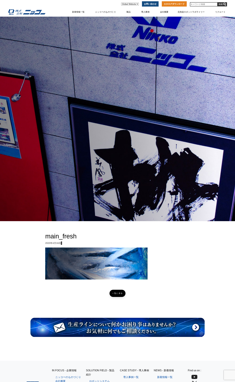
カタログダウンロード (174, 4)
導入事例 (145, 12)
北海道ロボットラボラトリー (191, 12)
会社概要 (164, 12)
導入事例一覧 (131, 377)
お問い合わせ (150, 4)
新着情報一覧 (78, 12)
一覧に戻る (117, 293)
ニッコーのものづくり (105, 12)
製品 (128, 12)
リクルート (220, 12)
